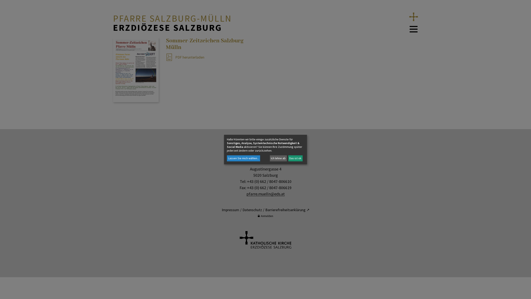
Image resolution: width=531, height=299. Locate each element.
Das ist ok (295, 158)
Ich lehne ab (278, 158)
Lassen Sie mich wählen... (243, 158)
